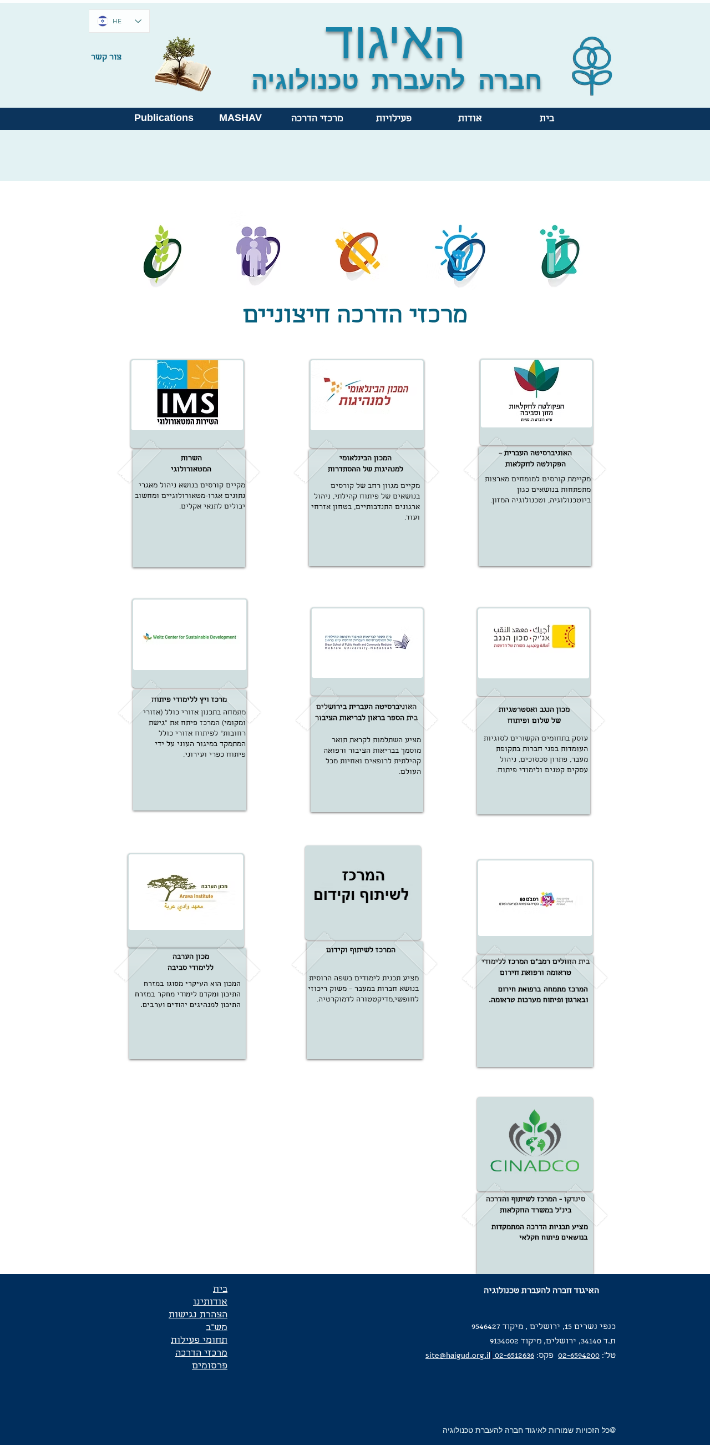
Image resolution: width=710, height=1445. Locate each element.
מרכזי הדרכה (201, 1353)
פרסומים (209, 1366)
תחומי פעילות (199, 1341)
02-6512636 (513, 1356)
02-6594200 (579, 1356)
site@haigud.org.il (457, 1355)
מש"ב (216, 1328)
